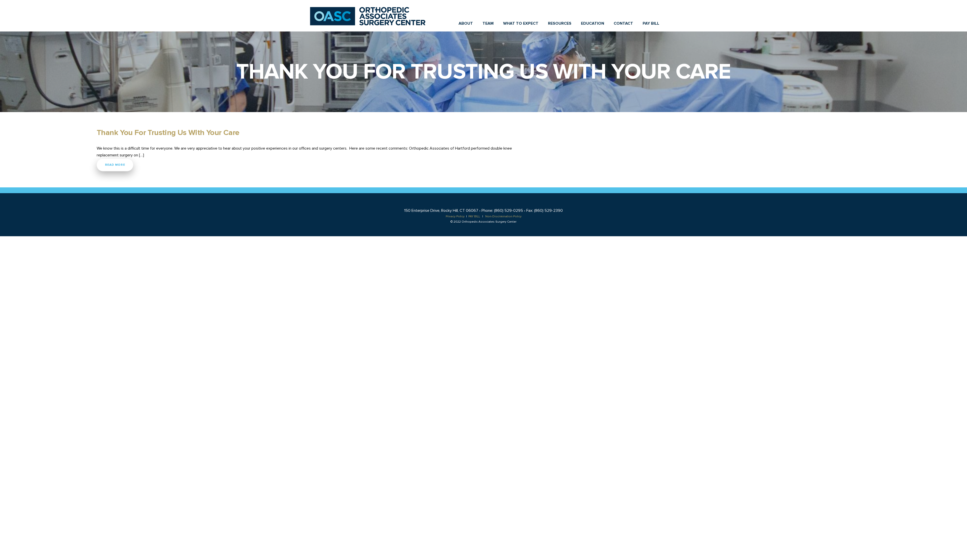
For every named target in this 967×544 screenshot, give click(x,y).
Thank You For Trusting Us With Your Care (168, 132)
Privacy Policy (455, 216)
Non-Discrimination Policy (503, 216)
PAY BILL (474, 216)
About (466, 23)
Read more (115, 165)
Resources (559, 23)
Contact (623, 23)
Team (488, 23)
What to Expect (520, 23)
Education (592, 23)
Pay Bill (651, 23)
